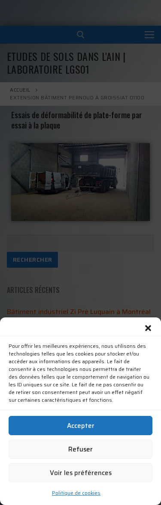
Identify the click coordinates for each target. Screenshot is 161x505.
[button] (148, 328)
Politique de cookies (76, 493)
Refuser (80, 449)
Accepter (80, 426)
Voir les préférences (81, 473)
